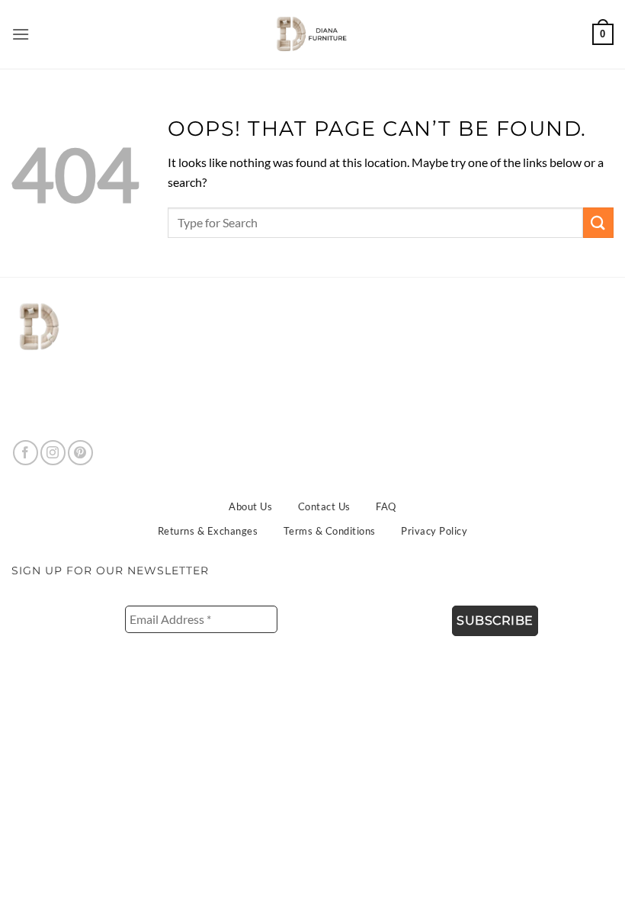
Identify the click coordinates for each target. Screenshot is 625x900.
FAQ (386, 506)
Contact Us (324, 506)
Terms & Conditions (330, 531)
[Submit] (598, 222)
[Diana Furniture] (309, 34)
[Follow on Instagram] (53, 452)
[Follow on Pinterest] (80, 452)
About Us (250, 506)
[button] (21, 34)
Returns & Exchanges (208, 531)
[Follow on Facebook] (25, 452)
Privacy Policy (434, 531)
